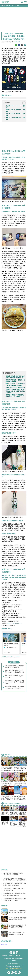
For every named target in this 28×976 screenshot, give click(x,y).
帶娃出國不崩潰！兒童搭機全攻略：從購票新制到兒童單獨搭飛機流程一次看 (13, 813)
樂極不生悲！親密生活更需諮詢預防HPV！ (13, 823)
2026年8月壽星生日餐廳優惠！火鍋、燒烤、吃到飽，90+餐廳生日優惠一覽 (14, 671)
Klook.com (5, 97)
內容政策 (18, 955)
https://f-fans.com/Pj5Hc (15, 623)
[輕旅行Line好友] (19, 972)
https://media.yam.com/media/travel (14, 965)
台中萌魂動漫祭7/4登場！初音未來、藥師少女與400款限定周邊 (5, 813)
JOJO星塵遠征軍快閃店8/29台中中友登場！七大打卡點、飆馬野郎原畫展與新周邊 (22, 813)
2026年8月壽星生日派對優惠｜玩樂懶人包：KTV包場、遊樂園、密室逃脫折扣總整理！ (14, 682)
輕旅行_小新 (17, 41)
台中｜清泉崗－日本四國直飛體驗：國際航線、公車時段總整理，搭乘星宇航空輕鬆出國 (4, 823)
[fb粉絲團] (8, 972)
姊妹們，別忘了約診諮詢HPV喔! (11, 676)
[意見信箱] (15, 972)
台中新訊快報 (15, 5)
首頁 (2, 5)
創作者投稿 (4, 955)
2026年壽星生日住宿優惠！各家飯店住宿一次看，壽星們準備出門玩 (14, 666)
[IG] (12, 972)
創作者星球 (11, 955)
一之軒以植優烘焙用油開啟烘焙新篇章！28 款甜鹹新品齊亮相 (14, 889)
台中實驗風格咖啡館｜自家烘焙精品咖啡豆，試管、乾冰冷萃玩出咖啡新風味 (14, 894)
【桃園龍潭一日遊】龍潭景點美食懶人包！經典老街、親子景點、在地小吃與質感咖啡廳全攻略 (14, 879)
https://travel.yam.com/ (13, 656)
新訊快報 (7, 5)
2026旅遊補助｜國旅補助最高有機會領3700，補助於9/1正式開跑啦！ (13, 874)
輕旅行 (5, 2)
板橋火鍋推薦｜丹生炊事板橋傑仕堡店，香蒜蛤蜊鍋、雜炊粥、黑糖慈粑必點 (14, 884)
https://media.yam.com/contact (14, 968)
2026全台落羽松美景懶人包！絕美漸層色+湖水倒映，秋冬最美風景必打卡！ (14, 687)
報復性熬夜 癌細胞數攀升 (22, 823)
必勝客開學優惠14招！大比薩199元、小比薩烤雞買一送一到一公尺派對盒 (14, 899)
